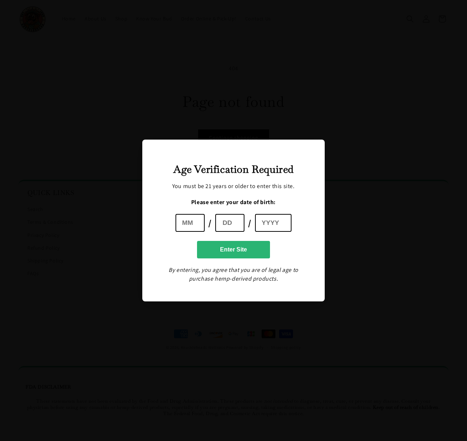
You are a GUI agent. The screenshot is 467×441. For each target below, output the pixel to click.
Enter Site (233, 249)
